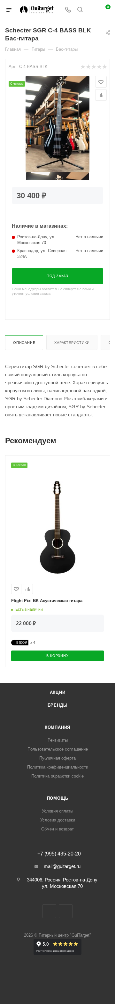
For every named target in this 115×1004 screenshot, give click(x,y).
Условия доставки (57, 820)
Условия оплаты (57, 811)
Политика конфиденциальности (57, 767)
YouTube (66, 911)
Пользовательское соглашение (57, 749)
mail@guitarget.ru (62, 866)
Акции (57, 692)
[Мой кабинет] (92, 10)
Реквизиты (58, 740)
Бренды (58, 705)
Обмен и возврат (57, 829)
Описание (24, 343)
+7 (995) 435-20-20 (59, 853)
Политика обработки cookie (57, 776)
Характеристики (71, 343)
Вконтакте (49, 911)
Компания (57, 727)
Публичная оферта (57, 758)
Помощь (57, 798)
